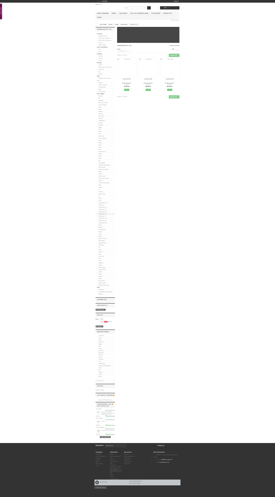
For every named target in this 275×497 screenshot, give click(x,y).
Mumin (99, 140)
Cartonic (100, 357)
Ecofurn (100, 367)
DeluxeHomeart (101, 363)
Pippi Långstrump (102, 151)
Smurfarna (100, 122)
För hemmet (101, 69)
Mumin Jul (100, 191)
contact (172, 20)
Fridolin (100, 374)
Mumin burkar (101, 116)
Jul (99, 189)
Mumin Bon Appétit (102, 104)
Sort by (118, 49)
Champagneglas (101, 162)
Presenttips (167, 13)
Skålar (99, 129)
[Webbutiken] (109, 6)
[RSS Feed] (113, 395)
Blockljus (100, 236)
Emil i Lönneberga (102, 138)
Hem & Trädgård (103, 13)
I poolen (100, 274)
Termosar (100, 180)
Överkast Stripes (102, 267)
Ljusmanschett (127, 79)
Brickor (99, 107)
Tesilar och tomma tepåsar (104, 182)
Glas (99, 160)
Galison (100, 376)
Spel (99, 49)
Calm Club (100, 354)
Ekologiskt (123, 13)
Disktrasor (100, 118)
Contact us (176, 1)
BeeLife (100, 348)
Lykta (102, 318)
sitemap (177, 20)
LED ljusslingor (101, 240)
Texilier (99, 260)
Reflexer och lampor (102, 84)
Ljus (99, 71)
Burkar (99, 109)
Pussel (99, 51)
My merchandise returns (129, 456)
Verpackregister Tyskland (115, 466)
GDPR (111, 463)
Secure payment (113, 461)
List (178, 50)
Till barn (100, 60)
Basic (99, 133)
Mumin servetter (101, 176)
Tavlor (99, 258)
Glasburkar (100, 113)
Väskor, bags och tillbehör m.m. (105, 38)
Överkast (100, 265)
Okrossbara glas (101, 91)
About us (112, 459)
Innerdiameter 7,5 (102, 216)
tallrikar (100, 156)
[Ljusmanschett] (127, 67)
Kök (99, 98)
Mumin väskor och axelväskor (104, 40)
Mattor (99, 254)
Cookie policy (113, 465)
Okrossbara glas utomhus (103, 285)
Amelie (99, 339)
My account (128, 452)
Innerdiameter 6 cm (102, 209)
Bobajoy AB (100, 352)
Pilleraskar (100, 294)
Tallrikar (100, 131)
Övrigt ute (100, 276)
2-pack (99, 198)
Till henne (100, 58)
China (99, 361)
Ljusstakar (100, 251)
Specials (100, 315)
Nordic (99, 149)
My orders (126, 454)
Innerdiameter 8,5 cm (102, 222)
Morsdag (100, 73)
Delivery (112, 454)
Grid (176, 50)
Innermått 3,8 (101, 205)
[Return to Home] (97, 24)
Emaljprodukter (101, 120)
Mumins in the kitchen (103, 102)
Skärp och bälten (102, 44)
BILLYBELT (100, 350)
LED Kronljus (101, 245)
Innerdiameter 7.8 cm (102, 218)
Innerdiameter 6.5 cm (102, 211)
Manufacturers (103, 332)
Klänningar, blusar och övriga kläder (104, 79)
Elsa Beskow (101, 136)
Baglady (100, 344)
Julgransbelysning (102, 242)
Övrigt (114, 13)
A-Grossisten (101, 335)
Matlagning (100, 100)
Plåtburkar (100, 111)
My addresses (127, 460)
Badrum (100, 225)
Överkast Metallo (102, 269)
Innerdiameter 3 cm (102, 207)
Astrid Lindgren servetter (103, 178)
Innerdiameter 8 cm (102, 220)
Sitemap (112, 476)
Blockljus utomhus (102, 238)
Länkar (111, 474)
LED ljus (100, 278)
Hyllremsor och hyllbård (103, 169)
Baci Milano (100, 342)
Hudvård (100, 64)
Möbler (99, 89)
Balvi (99, 346)
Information (101, 299)
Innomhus (100, 96)
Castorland (100, 359)
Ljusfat (99, 249)
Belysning (100, 227)
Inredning (100, 187)
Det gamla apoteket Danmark (104, 365)
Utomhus (100, 271)
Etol (99, 370)
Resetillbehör (101, 289)
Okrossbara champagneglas (104, 165)
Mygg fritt (100, 82)
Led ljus (100, 234)
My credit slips (127, 458)
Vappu (99, 158)
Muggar (100, 127)
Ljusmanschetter (101, 193)
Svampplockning (101, 87)
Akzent (100, 337)
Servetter (100, 173)
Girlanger (100, 231)
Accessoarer (155, 13)
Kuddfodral (100, 262)
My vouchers (127, 463)
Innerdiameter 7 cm (102, 213)
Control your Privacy (100, 487)
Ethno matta (101, 256)
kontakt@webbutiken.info (164, 462)
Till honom (100, 56)
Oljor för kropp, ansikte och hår (104, 67)
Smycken (100, 42)
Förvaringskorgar (101, 229)
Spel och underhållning (139, 13)
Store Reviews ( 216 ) (104, 404)
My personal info (128, 461)
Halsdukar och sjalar (102, 36)
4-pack (99, 200)
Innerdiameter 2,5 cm (102, 202)
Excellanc (100, 372)
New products (102, 305)
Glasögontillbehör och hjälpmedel (105, 291)
